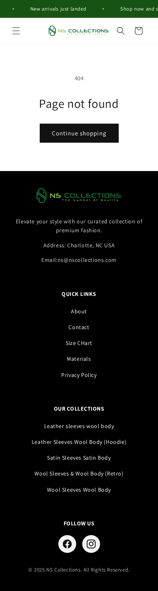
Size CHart (79, 343)
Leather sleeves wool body (79, 426)
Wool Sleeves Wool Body (79, 489)
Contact (78, 327)
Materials (79, 358)
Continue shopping (79, 133)
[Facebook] (67, 544)
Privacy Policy (78, 375)
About (79, 311)
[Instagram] (91, 544)
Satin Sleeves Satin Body (79, 457)
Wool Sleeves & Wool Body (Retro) (78, 473)
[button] (16, 31)
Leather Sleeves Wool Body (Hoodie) (79, 441)
